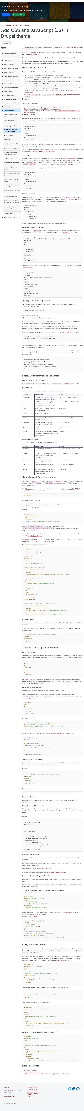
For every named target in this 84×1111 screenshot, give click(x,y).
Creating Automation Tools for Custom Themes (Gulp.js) (11, 201)
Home (2, 25)
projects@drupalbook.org (10, 1096)
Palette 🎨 (30, 1087)
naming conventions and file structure (61, 107)
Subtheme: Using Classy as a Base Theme (11, 144)
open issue (25, 541)
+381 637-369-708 (9, 1091)
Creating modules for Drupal (11, 103)
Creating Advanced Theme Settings (11, 180)
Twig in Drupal (9, 135)
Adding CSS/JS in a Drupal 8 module (56, 872)
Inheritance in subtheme (10, 196)
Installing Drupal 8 (8, 60)
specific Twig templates (46, 110)
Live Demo (6, 15)
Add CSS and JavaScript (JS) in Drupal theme (10, 130)
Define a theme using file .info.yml (10, 115)
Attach (25, 110)
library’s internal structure (35, 535)
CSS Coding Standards (30, 1070)
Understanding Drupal (10, 53)
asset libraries (33, 54)
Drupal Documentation (11, 25)
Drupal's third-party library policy (59, 960)
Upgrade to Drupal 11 (9, 217)
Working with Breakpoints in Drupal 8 (11, 174)
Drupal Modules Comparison (11, 76)
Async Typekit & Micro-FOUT (44, 868)
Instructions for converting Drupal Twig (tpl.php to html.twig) (11, 207)
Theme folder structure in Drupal (10, 121)
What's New (30, 1091)
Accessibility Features (9, 95)
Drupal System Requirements (11, 57)
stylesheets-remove (30, 488)
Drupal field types (8, 83)
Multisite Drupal (8, 91)
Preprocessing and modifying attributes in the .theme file (11, 167)
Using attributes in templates (11, 162)
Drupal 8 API (7, 106)
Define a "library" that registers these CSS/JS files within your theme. (42, 108)
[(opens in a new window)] (69, 1089)
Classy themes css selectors (11, 148)
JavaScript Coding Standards (32, 1072)
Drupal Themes (8, 80)
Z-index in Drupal (8, 213)
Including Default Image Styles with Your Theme (10, 153)
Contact (30, 1096)
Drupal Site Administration (11, 68)
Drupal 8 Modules (8, 72)
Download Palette (18, 15)
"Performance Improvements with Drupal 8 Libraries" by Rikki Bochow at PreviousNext (47, 1074)
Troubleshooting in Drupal (10, 99)
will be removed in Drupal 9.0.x (70, 488)
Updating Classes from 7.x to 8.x (11, 191)
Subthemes (7, 139)
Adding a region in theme (10, 126)
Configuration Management (11, 87)
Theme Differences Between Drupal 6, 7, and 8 (11, 186)
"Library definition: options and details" (44, 151)
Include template (8, 158)
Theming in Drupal (24, 25)
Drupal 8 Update (8, 64)
